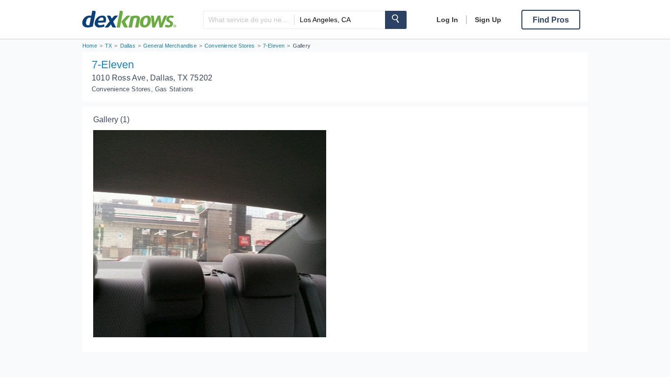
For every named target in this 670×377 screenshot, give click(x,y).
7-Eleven (113, 64)
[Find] (396, 20)
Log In (447, 20)
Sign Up (488, 20)
